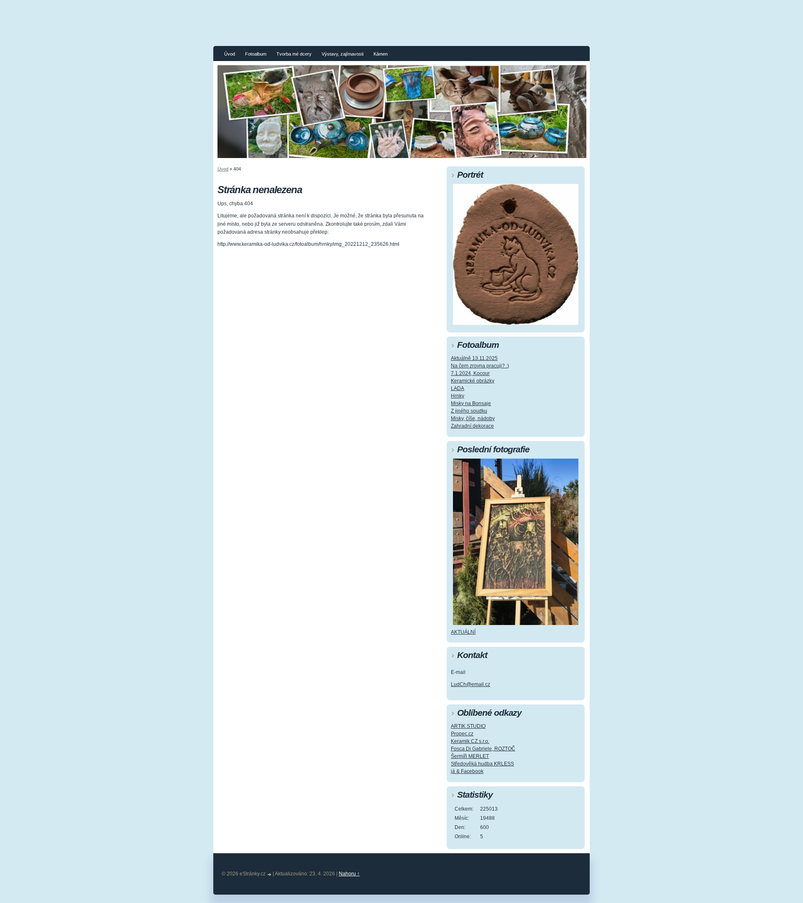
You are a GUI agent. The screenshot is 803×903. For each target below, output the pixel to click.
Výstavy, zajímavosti (342, 53)
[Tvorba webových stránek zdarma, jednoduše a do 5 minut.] (270, 874)
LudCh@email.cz (470, 684)
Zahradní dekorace (472, 426)
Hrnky (457, 396)
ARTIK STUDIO (468, 726)
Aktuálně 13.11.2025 (474, 358)
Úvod (229, 53)
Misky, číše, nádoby (473, 418)
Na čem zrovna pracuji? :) (480, 366)
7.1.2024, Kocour (470, 373)
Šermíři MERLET (470, 756)
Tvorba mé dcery (294, 53)
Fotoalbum (255, 53)
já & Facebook (467, 771)
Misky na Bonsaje (471, 403)
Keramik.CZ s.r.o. (470, 741)
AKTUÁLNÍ (463, 632)
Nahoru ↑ (349, 874)
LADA (457, 388)
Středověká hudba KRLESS (482, 764)
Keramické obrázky (472, 381)
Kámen (380, 53)
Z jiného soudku (469, 411)
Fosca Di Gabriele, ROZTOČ (483, 749)
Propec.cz (462, 734)
